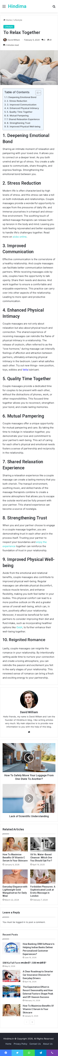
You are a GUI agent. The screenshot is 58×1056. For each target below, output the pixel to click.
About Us (48, 1043)
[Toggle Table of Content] (36, 92)
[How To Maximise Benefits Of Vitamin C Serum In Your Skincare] (15, 844)
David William (29, 712)
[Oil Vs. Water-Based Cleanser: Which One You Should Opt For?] (42, 844)
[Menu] (4, 7)
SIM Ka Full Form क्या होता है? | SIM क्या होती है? (24, 963)
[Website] (29, 732)
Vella (25, 369)
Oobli (19, 627)
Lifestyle (18, 20)
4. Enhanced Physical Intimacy (23, 108)
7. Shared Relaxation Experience (23, 119)
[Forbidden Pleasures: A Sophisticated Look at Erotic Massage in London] (42, 876)
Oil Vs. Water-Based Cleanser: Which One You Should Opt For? (41, 857)
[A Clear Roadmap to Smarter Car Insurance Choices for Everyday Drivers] (11, 976)
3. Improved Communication (21, 104)
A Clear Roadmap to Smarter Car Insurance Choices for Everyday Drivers (38, 975)
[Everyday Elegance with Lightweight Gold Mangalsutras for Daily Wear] (15, 876)
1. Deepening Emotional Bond (21, 97)
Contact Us (35, 1043)
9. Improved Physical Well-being (23, 126)
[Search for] (54, 7)
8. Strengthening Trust (18, 123)
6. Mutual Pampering (18, 115)
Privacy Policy (20, 1043)
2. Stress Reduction (17, 101)
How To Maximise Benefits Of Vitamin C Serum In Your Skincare (15, 857)
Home (8, 20)
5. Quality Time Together (19, 112)
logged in (20, 922)
